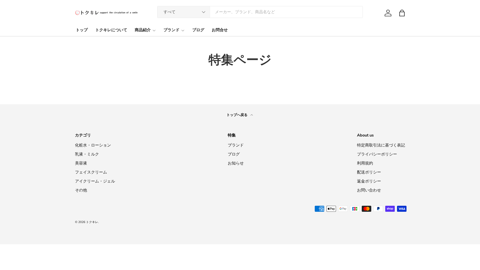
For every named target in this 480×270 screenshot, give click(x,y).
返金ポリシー (369, 181)
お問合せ (220, 30)
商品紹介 (143, 30)
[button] (402, 13)
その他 (81, 190)
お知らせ (236, 163)
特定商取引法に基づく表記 (381, 145)
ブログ (198, 30)
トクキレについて (111, 30)
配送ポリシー (369, 172)
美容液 (81, 163)
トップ (82, 30)
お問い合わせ (369, 190)
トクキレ (92, 222)
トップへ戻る (237, 114)
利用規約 (365, 163)
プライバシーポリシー (377, 154)
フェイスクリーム (91, 172)
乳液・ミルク (87, 154)
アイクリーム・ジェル (95, 181)
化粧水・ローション (93, 145)
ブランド (172, 30)
